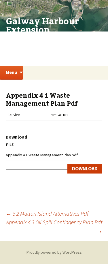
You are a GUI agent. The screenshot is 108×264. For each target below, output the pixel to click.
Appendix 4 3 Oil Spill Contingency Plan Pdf (54, 226)
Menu (11, 72)
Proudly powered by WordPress (54, 252)
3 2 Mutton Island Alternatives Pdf (47, 213)
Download (85, 169)
